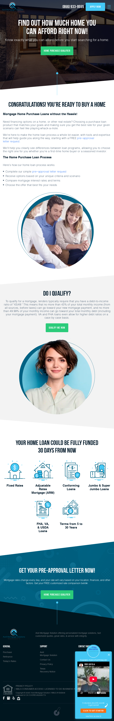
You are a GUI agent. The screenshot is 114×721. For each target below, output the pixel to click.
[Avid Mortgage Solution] (12, 7)
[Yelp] (13, 698)
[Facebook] (3, 698)
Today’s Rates (9, 661)
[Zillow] (18, 698)
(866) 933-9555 (73, 6)
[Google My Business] (8, 698)
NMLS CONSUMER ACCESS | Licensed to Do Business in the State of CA (55, 689)
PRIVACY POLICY (24, 686)
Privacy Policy (46, 664)
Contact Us (45, 660)
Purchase (7, 652)
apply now (95, 6)
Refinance (7, 657)
